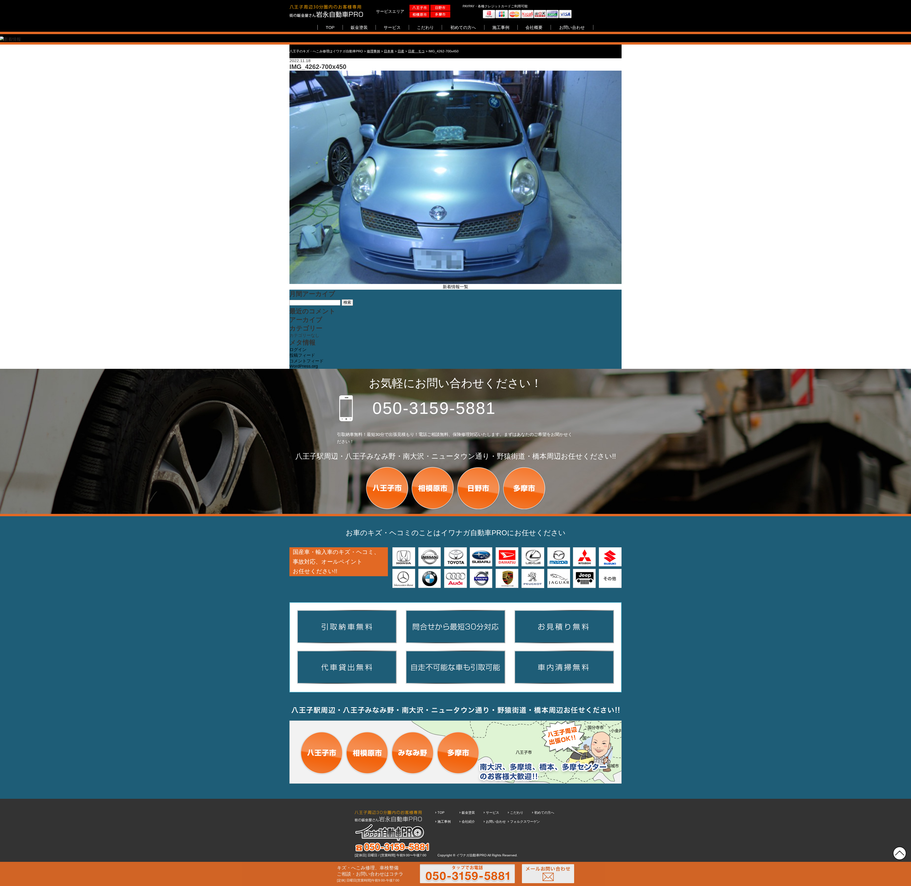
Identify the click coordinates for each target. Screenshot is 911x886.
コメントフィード (306, 361)
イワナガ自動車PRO (471, 855)
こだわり (516, 812)
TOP (440, 812)
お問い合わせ (496, 821)
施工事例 (444, 821)
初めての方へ (544, 812)
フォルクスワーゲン (525, 821)
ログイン (298, 349)
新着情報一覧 (455, 286)
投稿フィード (302, 355)
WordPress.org (303, 366)
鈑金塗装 (468, 812)
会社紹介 (468, 821)
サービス (492, 812)
